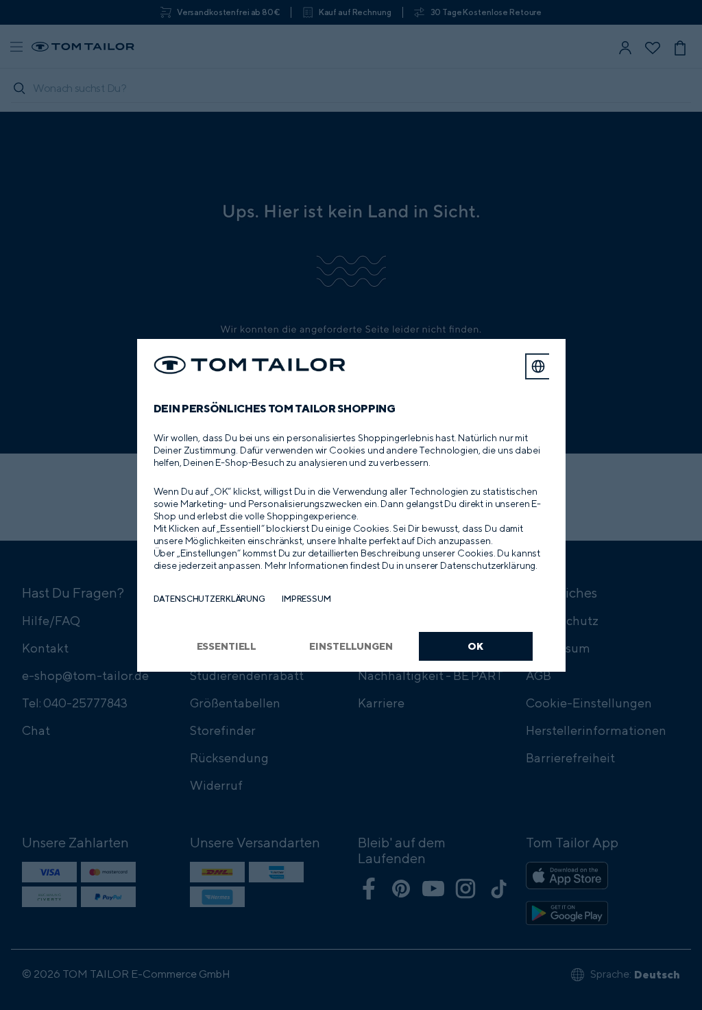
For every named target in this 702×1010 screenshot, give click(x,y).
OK (475, 646)
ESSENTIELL (227, 646)
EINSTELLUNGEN (350, 646)
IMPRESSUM (306, 599)
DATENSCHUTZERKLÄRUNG (209, 599)
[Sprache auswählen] (538, 366)
